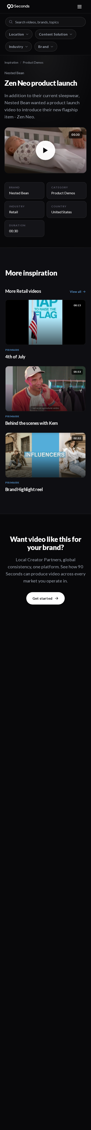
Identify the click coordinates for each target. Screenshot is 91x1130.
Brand (43, 46)
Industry (16, 46)
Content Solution (53, 34)
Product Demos (33, 62)
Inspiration (11, 62)
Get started (42, 598)
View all (75, 291)
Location (16, 34)
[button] (45, 150)
